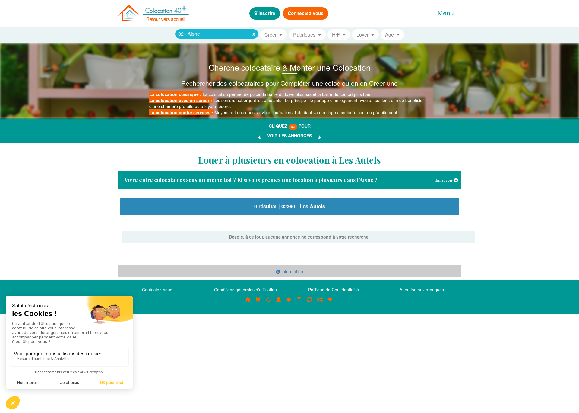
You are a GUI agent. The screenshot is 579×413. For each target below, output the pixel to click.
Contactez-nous (157, 290)
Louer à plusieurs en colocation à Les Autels (289, 160)
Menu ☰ (449, 12)
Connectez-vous (306, 13)
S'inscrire (264, 13)
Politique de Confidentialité (333, 290)
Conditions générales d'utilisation (245, 290)
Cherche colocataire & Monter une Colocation (290, 67)
